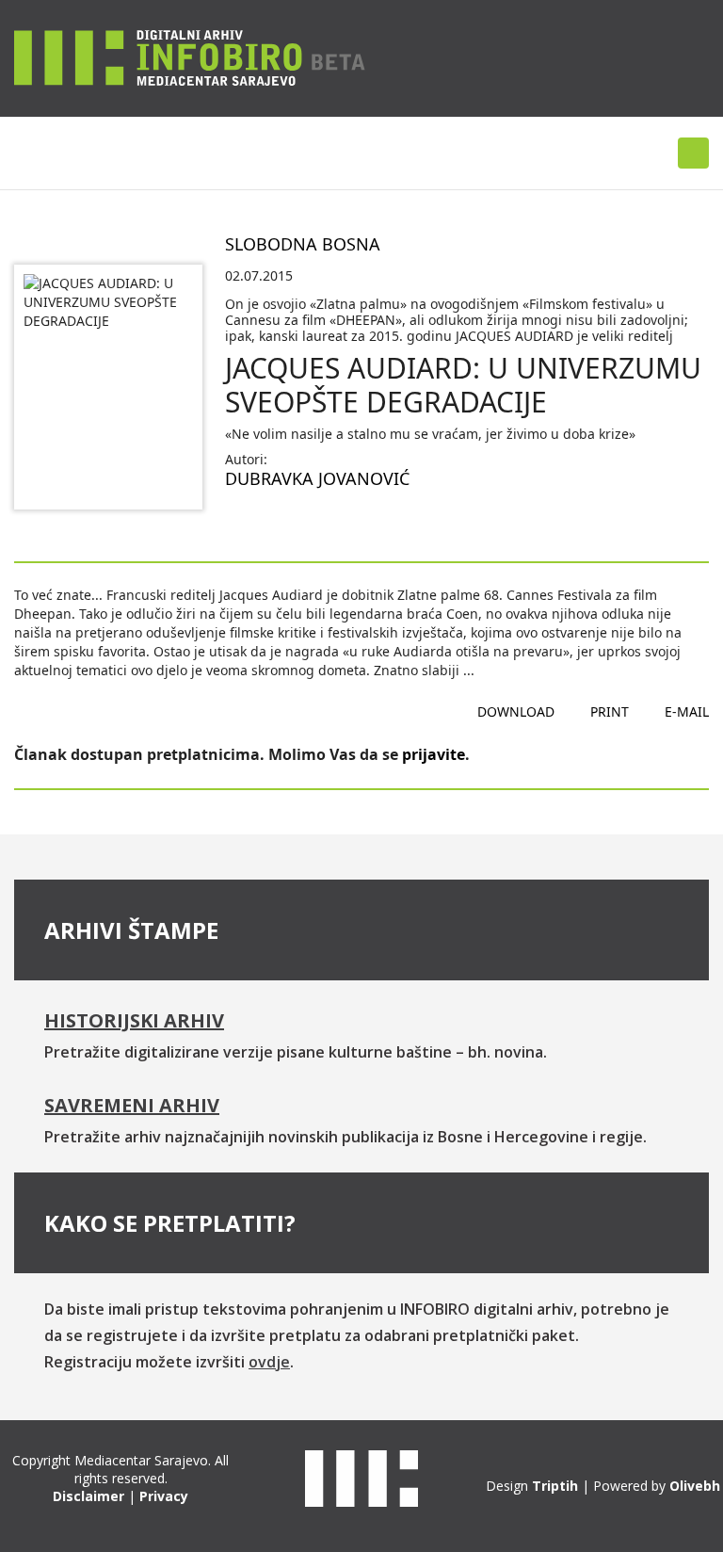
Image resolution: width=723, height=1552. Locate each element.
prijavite (433, 754)
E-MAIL (687, 711)
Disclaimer (88, 1496)
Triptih (555, 1486)
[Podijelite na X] (300, 524)
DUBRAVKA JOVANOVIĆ (317, 478)
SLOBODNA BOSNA (302, 244)
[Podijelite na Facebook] (240, 524)
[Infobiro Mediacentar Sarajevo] (189, 57)
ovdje (269, 1361)
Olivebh (694, 1486)
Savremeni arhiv (131, 1105)
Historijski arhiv (134, 1020)
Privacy (163, 1496)
